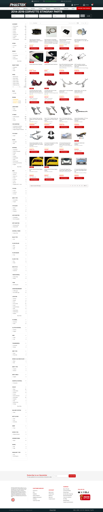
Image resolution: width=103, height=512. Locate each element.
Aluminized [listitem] (15, 149)
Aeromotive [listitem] (15, 58)
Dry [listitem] (14, 261)
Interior (40, 8)
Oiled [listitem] (14, 262)
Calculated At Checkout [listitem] (17, 126)
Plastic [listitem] (14, 278)
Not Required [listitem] (15, 284)
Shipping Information (37, 497)
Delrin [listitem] (14, 159)
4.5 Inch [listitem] (14, 193)
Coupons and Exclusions (68, 502)
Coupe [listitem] (14, 201)
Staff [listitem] (14, 70)
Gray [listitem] (14, 247)
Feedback (35, 493)
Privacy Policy (66, 492)
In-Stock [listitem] (14, 45)
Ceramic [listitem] (14, 156)
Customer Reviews (67, 490)
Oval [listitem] (14, 254)
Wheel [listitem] (14, 119)
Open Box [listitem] (15, 270)
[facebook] (86, 492)
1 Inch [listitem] (14, 428)
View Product (34, 48)
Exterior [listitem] (14, 29)
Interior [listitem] (14, 31)
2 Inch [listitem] (14, 177)
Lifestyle (66, 8)
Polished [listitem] (14, 211)
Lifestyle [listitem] (15, 36)
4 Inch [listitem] (14, 190)
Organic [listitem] (14, 164)
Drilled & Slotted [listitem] (16, 434)
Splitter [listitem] (14, 313)
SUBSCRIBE (72, 476)
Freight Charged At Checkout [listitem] (18, 129)
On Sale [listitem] (14, 93)
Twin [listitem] (14, 339)
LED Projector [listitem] (15, 456)
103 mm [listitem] (14, 174)
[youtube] (79, 492)
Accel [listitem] (14, 57)
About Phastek (66, 489)
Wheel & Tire (57, 8)
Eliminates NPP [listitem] (16, 225)
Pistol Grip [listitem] (15, 354)
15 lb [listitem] (14, 420)
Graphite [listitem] (14, 399)
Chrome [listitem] (14, 209)
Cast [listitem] (14, 154)
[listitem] (19, 76)
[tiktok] (88, 492)
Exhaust (48, 8)
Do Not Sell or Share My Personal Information (68, 494)
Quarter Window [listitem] (16, 306)
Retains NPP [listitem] (15, 226)
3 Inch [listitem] (14, 181)
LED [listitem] (14, 239)
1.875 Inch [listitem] (15, 172)
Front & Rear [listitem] (15, 303)
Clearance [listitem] (15, 67)
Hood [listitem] (14, 305)
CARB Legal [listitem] (15, 290)
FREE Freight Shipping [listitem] (17, 127)
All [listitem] (13, 47)
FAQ (34, 492)
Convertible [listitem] (15, 200)
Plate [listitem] (14, 412)
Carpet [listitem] (14, 153)
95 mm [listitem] (14, 182)
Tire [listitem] (14, 118)
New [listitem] (14, 68)
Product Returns (36, 495)
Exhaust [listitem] (14, 32)
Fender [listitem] (14, 300)
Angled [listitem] (14, 376)
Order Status (51, 493)
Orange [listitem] (14, 403)
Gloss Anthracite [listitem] (16, 395)
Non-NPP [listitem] (15, 141)
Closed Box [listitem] (15, 269)
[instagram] (84, 492)
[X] (82, 492)
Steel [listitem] (14, 323)
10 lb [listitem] (14, 418)
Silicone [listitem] (14, 370)
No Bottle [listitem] (15, 421)
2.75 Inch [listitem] (15, 179)
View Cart (51, 497)
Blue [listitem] (14, 245)
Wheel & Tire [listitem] (15, 34)
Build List (51, 495)
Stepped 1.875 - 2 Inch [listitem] (17, 184)
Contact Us (35, 490)
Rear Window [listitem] (15, 310)
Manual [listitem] (14, 347)
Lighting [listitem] (14, 27)
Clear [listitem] (14, 108)
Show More (19, 61)
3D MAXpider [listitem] (15, 55)
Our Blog (65, 498)
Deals (73, 8)
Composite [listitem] (15, 383)
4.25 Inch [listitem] (15, 192)
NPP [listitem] (14, 143)
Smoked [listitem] (14, 110)
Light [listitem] (14, 448)
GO (25, 86)
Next (85, 185)
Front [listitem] (14, 301)
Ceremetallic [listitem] (15, 157)
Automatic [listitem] (15, 345)
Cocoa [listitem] (14, 394)
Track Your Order (36, 500)
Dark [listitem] (14, 446)
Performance (16, 8)
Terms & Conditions (67, 497)
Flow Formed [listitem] (15, 161)
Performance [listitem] (15, 26)
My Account (51, 492)
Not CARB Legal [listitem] (16, 292)
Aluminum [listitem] (15, 321)
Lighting (25, 8)
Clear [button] (88, 16)
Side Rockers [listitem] (15, 311)
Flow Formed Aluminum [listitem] (17, 162)
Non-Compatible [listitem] (16, 219)
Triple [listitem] (14, 337)
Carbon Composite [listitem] (16, 151)
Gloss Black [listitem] (15, 397)
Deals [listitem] (14, 37)
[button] (86, 5)
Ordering (34, 498)
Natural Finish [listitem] (15, 402)
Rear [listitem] (14, 308)
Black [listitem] (14, 207)
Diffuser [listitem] (14, 298)
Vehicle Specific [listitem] (16, 116)
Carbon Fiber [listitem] (15, 233)
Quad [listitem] (14, 135)
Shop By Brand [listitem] (16, 39)
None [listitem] (14, 353)
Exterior (33, 8)
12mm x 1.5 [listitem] (15, 176)
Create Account (52, 498)
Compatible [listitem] (15, 217)
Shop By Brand (66, 500)
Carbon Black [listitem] (15, 390)
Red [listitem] (14, 248)
